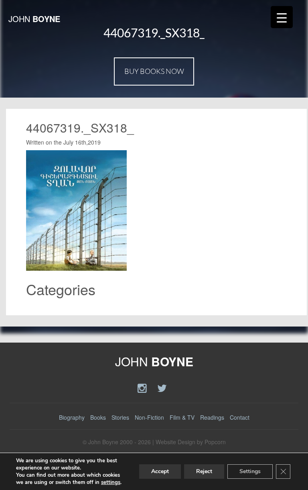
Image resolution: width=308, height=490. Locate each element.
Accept (160, 471)
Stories (120, 417)
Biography (72, 417)
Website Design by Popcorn (191, 442)
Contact (239, 417)
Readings (212, 417)
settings (110, 482)
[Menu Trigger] (282, 17)
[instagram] (143, 387)
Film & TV (182, 417)
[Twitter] (162, 387)
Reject (204, 471)
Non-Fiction (149, 417)
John (34, 18)
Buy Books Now (154, 71)
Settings (250, 471)
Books (98, 417)
